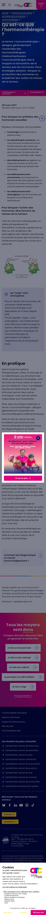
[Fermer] (38, 438)
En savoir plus (21, 478)
